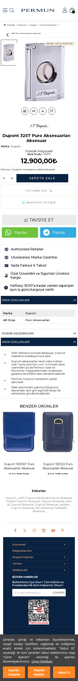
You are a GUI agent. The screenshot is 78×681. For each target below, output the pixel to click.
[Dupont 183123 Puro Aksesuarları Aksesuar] (58, 431)
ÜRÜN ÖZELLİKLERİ (16, 342)
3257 (22, 497)
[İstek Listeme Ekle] (24, 111)
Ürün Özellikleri (16, 300)
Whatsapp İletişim (41, 202)
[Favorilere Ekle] (52, 111)
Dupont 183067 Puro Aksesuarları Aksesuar (19, 466)
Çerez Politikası (42, 661)
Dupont (11, 497)
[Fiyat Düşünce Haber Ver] (42, 111)
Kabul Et (64, 672)
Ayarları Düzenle (14, 672)
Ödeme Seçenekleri (18, 333)
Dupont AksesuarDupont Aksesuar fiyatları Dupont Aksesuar (40, 499)
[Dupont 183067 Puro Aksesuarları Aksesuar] (19, 431)
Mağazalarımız (22, 550)
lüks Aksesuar (45, 507)
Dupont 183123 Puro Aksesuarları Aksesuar (57, 466)
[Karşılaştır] (33, 111)
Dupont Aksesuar (22, 504)
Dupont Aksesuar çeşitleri (52, 504)
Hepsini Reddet (39, 672)
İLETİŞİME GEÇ (37, 190)
